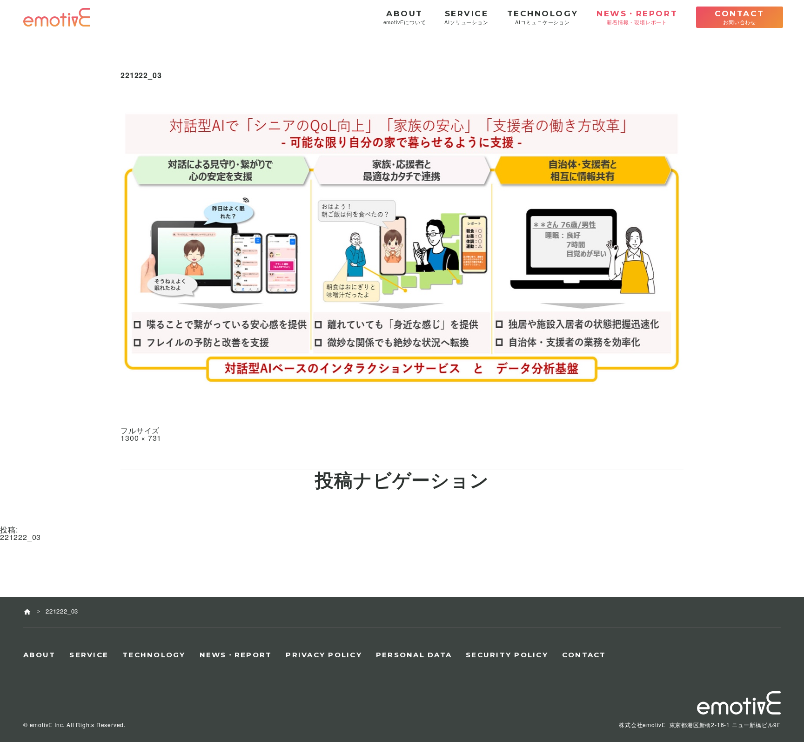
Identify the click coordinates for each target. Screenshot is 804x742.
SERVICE (88, 654)
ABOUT (39, 654)
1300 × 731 (141, 438)
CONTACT (584, 654)
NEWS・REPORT (236, 654)
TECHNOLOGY (154, 654)
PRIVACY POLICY (324, 654)
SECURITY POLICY (507, 654)
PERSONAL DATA (414, 654)
